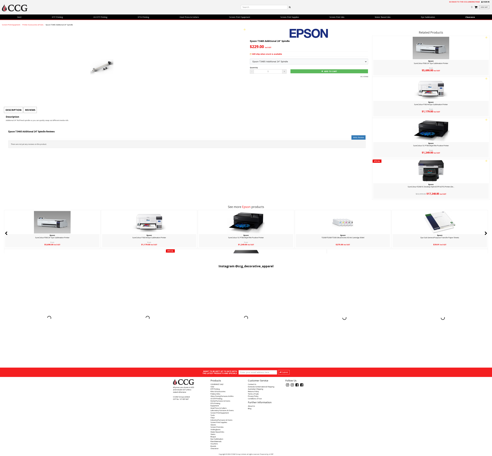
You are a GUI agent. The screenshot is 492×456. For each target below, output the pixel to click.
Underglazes (216, 429)
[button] (485, 2)
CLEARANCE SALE (217, 384)
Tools (213, 415)
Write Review (358, 137)
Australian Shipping (255, 389)
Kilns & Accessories (218, 391)
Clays (213, 417)
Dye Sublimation (428, 17)
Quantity (254, 67)
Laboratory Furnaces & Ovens (222, 410)
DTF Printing (57, 17)
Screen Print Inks (337, 17)
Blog (249, 408)
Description (13, 109)
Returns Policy (253, 391)
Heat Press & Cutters (189, 17)
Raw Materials (216, 441)
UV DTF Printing (100, 17)
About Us (251, 406)
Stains (213, 434)
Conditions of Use (255, 398)
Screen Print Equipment (239, 17)
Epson (246, 207)
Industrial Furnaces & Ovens (221, 420)
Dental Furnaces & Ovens (220, 401)
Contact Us (252, 384)
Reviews (30, 109)
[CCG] (82, 7)
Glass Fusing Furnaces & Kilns (222, 396)
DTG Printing (143, 17)
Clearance (470, 17)
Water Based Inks (383, 17)
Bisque (213, 436)
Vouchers (214, 444)
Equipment (215, 405)
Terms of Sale (253, 394)
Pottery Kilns (215, 394)
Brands (213, 446)
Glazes (213, 425)
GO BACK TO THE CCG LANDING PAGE (464, 2)
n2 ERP (271, 454)
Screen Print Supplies (289, 17)
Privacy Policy (253, 396)
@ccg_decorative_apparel (254, 266)
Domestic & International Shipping (261, 387)
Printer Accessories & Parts (32, 25)
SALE (19, 17)
